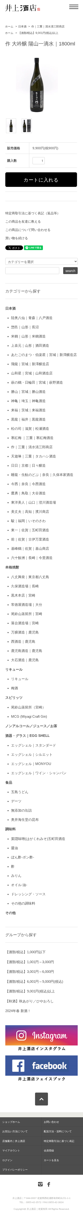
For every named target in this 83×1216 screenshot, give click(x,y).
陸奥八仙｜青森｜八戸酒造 (32, 318)
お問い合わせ (51, 1121)
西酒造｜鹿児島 (23, 641)
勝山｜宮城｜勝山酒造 (28, 392)
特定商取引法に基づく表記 (59, 1141)
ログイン (7, 1160)
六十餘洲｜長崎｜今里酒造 (32, 558)
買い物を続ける (16, 238)
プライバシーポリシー (15, 1169)
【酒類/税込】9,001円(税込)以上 (38, 33)
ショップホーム (11, 1121)
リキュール (19, 679)
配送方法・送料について (58, 1131)
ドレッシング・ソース (28, 894)
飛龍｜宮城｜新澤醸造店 (30, 364)
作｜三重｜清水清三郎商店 (48, 26)
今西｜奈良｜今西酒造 (28, 484)
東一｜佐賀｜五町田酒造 (30, 530)
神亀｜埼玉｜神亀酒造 (28, 401)
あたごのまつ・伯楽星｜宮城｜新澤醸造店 (44, 355)
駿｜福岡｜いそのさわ (28, 521)
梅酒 (14, 688)
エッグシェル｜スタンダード (33, 745)
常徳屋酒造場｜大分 (26, 605)
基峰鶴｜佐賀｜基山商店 (30, 548)
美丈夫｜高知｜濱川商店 (30, 512)
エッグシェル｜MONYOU (31, 764)
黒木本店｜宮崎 (23, 595)
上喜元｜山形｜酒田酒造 (30, 345)
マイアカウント (11, 1150)
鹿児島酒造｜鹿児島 (26, 651)
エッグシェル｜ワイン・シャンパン (38, 773)
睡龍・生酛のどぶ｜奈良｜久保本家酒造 (42, 475)
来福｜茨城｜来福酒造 (28, 410)
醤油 (14, 848)
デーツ (16, 801)
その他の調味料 (23, 903)
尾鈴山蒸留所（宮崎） (28, 707)
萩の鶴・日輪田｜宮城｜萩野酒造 (37, 382)
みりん (16, 876)
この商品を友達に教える (23, 221)
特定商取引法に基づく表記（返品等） (32, 213)
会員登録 (49, 1150)
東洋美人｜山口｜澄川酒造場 (33, 502)
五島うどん (19, 792)
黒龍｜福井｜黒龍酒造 (28, 419)
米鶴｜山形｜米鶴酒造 (28, 336)
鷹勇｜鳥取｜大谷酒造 (28, 493)
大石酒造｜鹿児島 (25, 660)
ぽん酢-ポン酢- (22, 857)
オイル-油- (19, 885)
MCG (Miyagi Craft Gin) (29, 716)
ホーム (9, 26)
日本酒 (22, 26)
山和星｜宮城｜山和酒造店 (32, 373)
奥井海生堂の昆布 (25, 820)
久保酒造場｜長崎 (25, 586)
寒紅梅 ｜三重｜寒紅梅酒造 (32, 438)
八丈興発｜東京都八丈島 (30, 577)
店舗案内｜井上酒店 (13, 1141)
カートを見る (51, 1160)
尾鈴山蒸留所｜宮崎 (26, 614)
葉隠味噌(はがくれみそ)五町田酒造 (38, 839)
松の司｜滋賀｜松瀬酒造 (30, 428)
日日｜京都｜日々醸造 (28, 465)
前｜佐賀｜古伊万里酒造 (30, 539)
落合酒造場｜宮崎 (25, 623)
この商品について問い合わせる (27, 230)
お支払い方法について (15, 1131)
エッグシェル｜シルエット (32, 754)
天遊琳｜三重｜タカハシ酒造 (33, 456)
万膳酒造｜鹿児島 (25, 632)
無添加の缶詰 (21, 810)
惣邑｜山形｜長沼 (25, 327)
